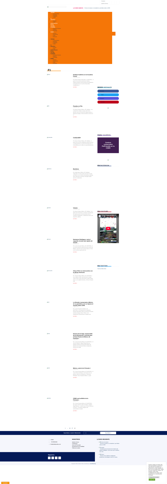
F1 (51, 45)
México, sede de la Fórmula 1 (81, 368)
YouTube (103, 102)
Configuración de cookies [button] (154, 477)
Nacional (54, 33)
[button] (80, 38)
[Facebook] (110, 2)
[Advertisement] (108, 76)
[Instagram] (56, 458)
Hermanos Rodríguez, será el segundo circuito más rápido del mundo (82, 241)
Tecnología (55, 30)
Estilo (52, 51)
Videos (54, 17)
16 (69, 428)
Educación (55, 36)
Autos (54, 48)
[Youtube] (59, 458)
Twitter (102, 94)
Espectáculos (54, 23)
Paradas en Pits (77, 106)
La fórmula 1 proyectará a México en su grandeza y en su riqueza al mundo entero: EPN (83, 304)
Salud (54, 35)
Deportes (53, 19)
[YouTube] (118, 2)
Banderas (76, 169)
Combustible (77, 137)
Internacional (55, 34)
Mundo (52, 32)
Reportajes (55, 14)
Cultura (52, 52)
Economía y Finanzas (57, 28)
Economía (53, 27)
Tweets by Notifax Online (101, 268)
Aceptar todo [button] (152, 479)
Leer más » (75, 87)
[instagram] (116, 2)
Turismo (52, 12)
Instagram (102, 98)
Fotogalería (55, 16)
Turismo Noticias (56, 13)
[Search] (116, 40)
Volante (75, 208)
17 (72, 428)
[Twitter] (113, 2)
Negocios (55, 29)
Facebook (102, 91)
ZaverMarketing (93, 463)
